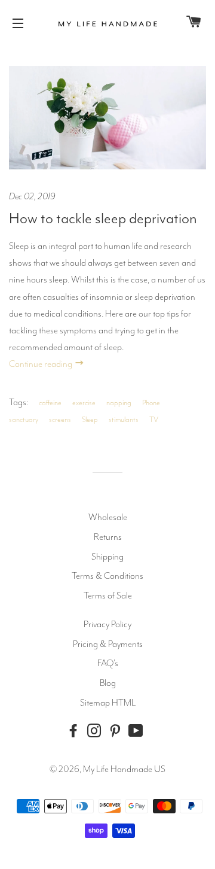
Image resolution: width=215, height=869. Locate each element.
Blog (108, 683)
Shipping (107, 557)
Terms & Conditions (107, 576)
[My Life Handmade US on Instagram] (96, 731)
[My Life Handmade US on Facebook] (75, 731)
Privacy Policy (107, 624)
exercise (84, 403)
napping (118, 403)
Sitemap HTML (108, 703)
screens (60, 419)
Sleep (90, 419)
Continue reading (41, 364)
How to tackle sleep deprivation (103, 218)
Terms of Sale (108, 595)
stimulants (124, 419)
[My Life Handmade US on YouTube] (138, 731)
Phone (151, 403)
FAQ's (107, 663)
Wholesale (107, 517)
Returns (108, 537)
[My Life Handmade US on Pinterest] (117, 731)
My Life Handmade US (124, 769)
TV (153, 419)
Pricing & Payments (108, 644)
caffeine (50, 403)
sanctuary (23, 419)
